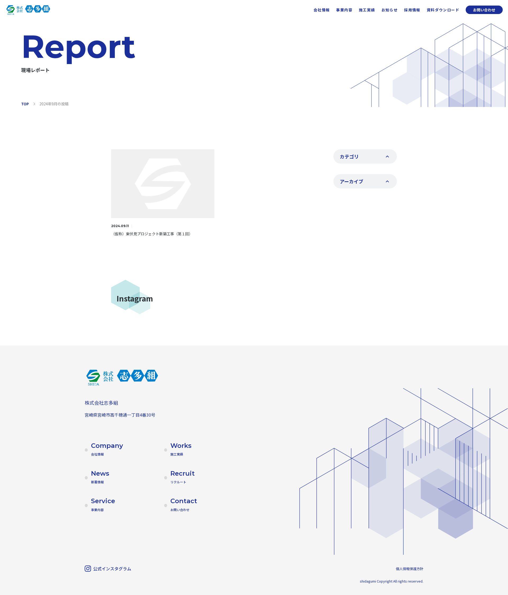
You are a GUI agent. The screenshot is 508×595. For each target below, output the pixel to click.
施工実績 (367, 9)
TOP (25, 103)
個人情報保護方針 (409, 568)
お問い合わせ (484, 9)
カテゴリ (349, 156)
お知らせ (390, 9)
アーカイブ (351, 181)
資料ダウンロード (443, 9)
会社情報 (322, 9)
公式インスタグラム (112, 568)
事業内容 (344, 9)
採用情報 (412, 9)
